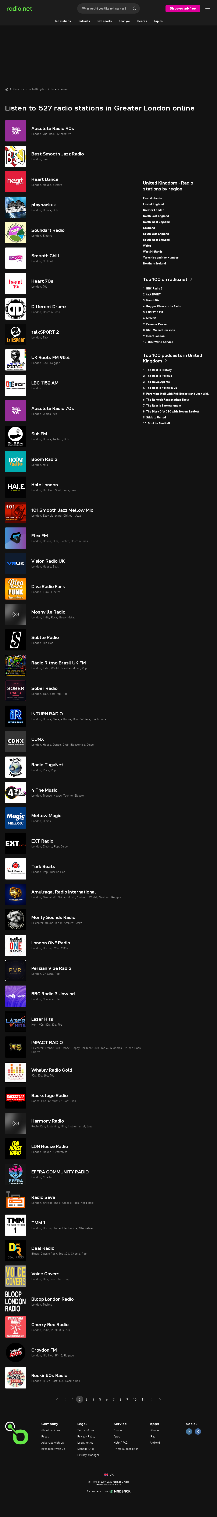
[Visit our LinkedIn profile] (189, 1431)
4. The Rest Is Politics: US (160, 387)
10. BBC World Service (158, 342)
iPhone (154, 1430)
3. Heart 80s (151, 300)
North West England (156, 222)
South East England (156, 233)
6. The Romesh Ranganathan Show (166, 399)
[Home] (6, 89)
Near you (124, 21)
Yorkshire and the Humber (160, 257)
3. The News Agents (156, 381)
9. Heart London (154, 336)
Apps (117, 1436)
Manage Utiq (85, 1448)
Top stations (62, 21)
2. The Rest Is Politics (157, 376)
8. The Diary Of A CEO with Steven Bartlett (171, 411)
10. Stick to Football (156, 423)
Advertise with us (52, 1442)
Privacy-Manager (88, 1455)
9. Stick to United (154, 417)
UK (111, 1474)
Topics (158, 21)
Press (45, 1436)
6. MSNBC (149, 318)
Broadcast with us (53, 1448)
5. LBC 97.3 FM (153, 312)
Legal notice (85, 1442)
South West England (156, 239)
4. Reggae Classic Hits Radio (162, 306)
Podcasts (84, 21)
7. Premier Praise (155, 324)
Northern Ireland (154, 263)
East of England (153, 204)
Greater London (153, 210)
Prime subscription (126, 1448)
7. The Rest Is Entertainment (162, 405)
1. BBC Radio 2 (153, 288)
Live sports (104, 21)
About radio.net (51, 1430)
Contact (119, 1430)
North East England (156, 216)
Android (155, 1442)
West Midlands (153, 251)
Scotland (149, 228)
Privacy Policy (86, 1436)
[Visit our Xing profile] (198, 1431)
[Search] (134, 8)
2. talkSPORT (152, 294)
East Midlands (152, 198)
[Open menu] (207, 8)
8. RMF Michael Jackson (159, 330)
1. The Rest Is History (157, 370)
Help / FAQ (121, 1442)
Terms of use (85, 1430)
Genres (142, 21)
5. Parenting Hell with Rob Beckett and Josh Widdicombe (177, 393)
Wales (147, 245)
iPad (153, 1436)
